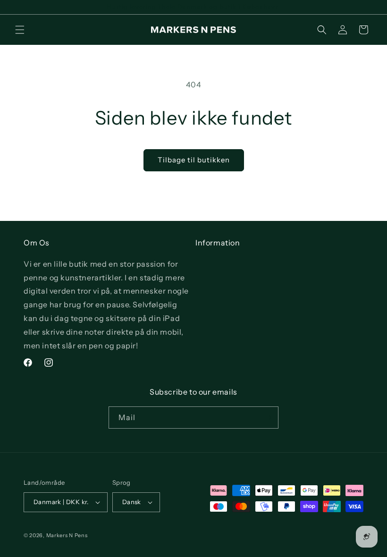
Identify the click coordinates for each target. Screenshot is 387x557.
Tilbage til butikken (194, 159)
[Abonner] (267, 417)
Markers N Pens (67, 535)
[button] (19, 29)
